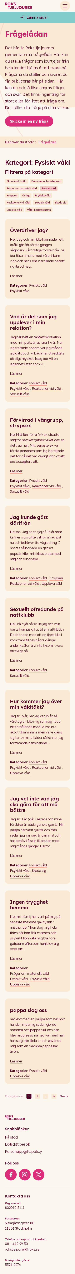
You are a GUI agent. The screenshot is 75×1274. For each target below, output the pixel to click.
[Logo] (37, 1117)
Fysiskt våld (49, 188)
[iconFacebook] (11, 1174)
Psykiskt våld (42, 195)
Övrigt (26, 195)
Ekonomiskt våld (16, 181)
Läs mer (16, 276)
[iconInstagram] (24, 1174)
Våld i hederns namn (39, 209)
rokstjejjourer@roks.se (22, 1249)
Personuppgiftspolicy (23, 1151)
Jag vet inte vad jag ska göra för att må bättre (34, 804)
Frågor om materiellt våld (22, 188)
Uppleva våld (14, 209)
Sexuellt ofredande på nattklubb (37, 612)
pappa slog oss (28, 1010)
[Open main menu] (65, 6)
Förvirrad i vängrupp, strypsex (36, 423)
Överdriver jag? (29, 230)
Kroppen (12, 195)
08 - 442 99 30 (16, 1244)
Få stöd (11, 1137)
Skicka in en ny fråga (29, 121)
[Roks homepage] (18, 5)
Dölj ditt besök (17, 1144)
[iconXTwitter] (38, 1174)
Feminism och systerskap (46, 181)
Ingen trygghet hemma (29, 905)
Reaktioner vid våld (18, 202)
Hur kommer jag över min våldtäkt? (36, 704)
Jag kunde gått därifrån (29, 520)
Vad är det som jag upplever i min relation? (33, 322)
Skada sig (60, 202)
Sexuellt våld (42, 202)
